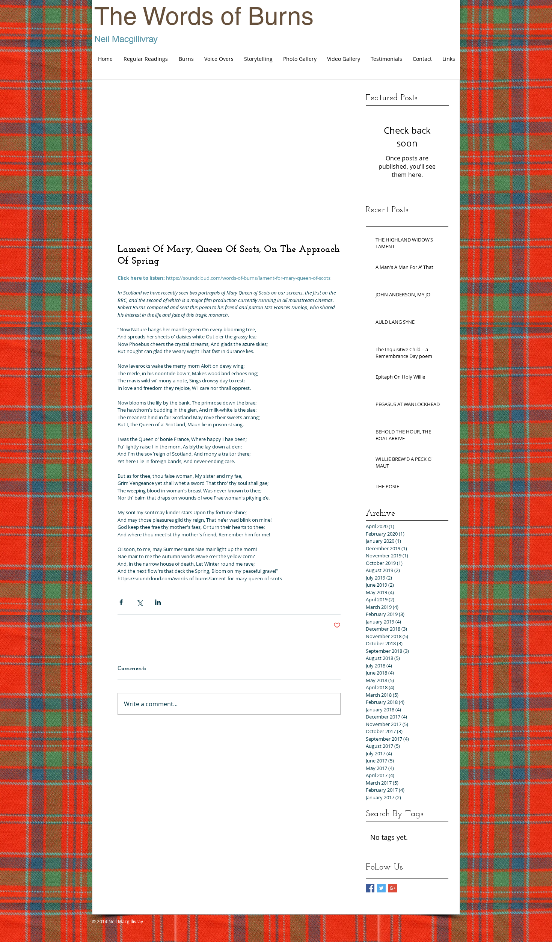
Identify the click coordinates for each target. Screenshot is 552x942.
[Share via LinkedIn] (157, 602)
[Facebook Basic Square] (370, 888)
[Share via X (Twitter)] (139, 602)
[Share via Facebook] (121, 602)
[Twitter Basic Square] (381, 888)
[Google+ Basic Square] (392, 888)
